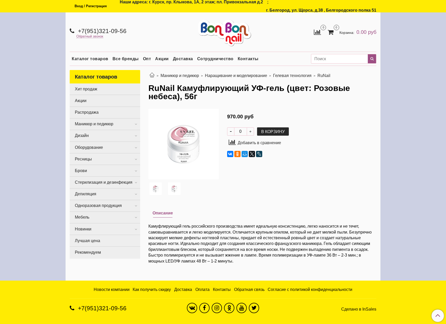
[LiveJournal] (259, 154)
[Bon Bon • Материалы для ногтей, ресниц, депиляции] (223, 31)
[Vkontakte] (192, 308)
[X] (252, 154)
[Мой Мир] (245, 154)
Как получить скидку (152, 289)
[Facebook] (204, 308)
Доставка (183, 59)
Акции (162, 59)
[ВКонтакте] (230, 154)
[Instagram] (217, 308)
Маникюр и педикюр (180, 75)
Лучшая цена (87, 240)
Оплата (202, 289)
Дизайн (82, 135)
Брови (81, 170)
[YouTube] (241, 308)
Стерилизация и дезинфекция (103, 182)
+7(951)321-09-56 (101, 31)
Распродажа (87, 112)
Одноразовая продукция (98, 205)
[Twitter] (254, 308)
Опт (147, 59)
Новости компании (112, 289)
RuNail (323, 75)
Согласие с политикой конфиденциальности (310, 289)
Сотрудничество (215, 59)
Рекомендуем (88, 252)
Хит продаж (86, 89)
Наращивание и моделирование (236, 75)
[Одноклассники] (237, 154)
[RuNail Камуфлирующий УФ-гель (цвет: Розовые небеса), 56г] (183, 144)
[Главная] (152, 75)
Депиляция (85, 194)
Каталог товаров (90, 59)
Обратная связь (249, 289)
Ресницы (83, 159)
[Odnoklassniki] (229, 308)
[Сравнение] (317, 31)
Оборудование (89, 147)
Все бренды (126, 59)
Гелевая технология (292, 75)
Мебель (82, 217)
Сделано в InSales (358, 309)
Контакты (248, 59)
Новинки (83, 229)
